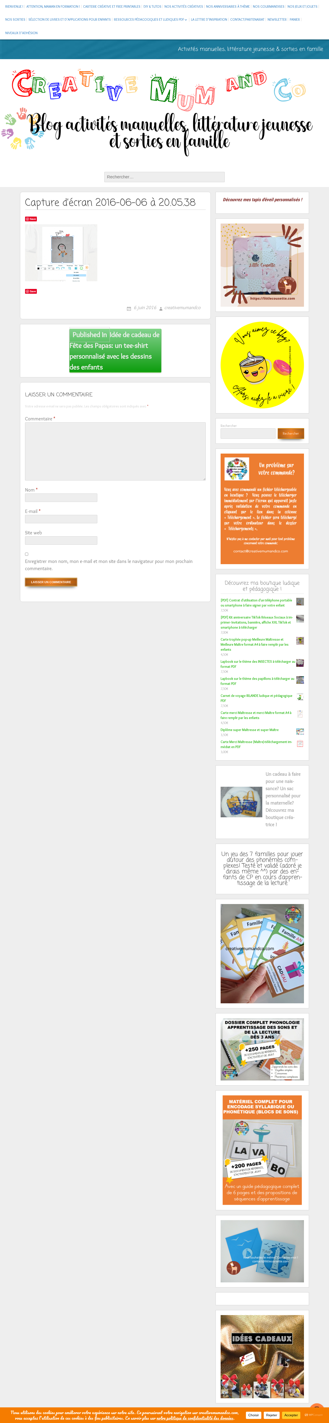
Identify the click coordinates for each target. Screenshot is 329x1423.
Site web (33, 533)
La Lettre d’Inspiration (209, 19)
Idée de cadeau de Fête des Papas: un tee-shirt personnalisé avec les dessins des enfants (114, 350)
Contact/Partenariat (247, 19)
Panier (295, 19)
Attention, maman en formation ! (53, 6)
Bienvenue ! (14, 6)
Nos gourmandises (268, 6)
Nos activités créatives (183, 6)
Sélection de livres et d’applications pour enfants (69, 19)
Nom (31, 490)
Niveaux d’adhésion (21, 33)
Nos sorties (15, 19)
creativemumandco (182, 307)
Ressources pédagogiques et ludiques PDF (149, 19)
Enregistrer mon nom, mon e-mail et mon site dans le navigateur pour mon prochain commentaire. (109, 564)
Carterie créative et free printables (111, 6)
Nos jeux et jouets (302, 6)
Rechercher (229, 426)
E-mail (32, 511)
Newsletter (277, 19)
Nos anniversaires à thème (228, 6)
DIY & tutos (152, 6)
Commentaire (40, 419)
